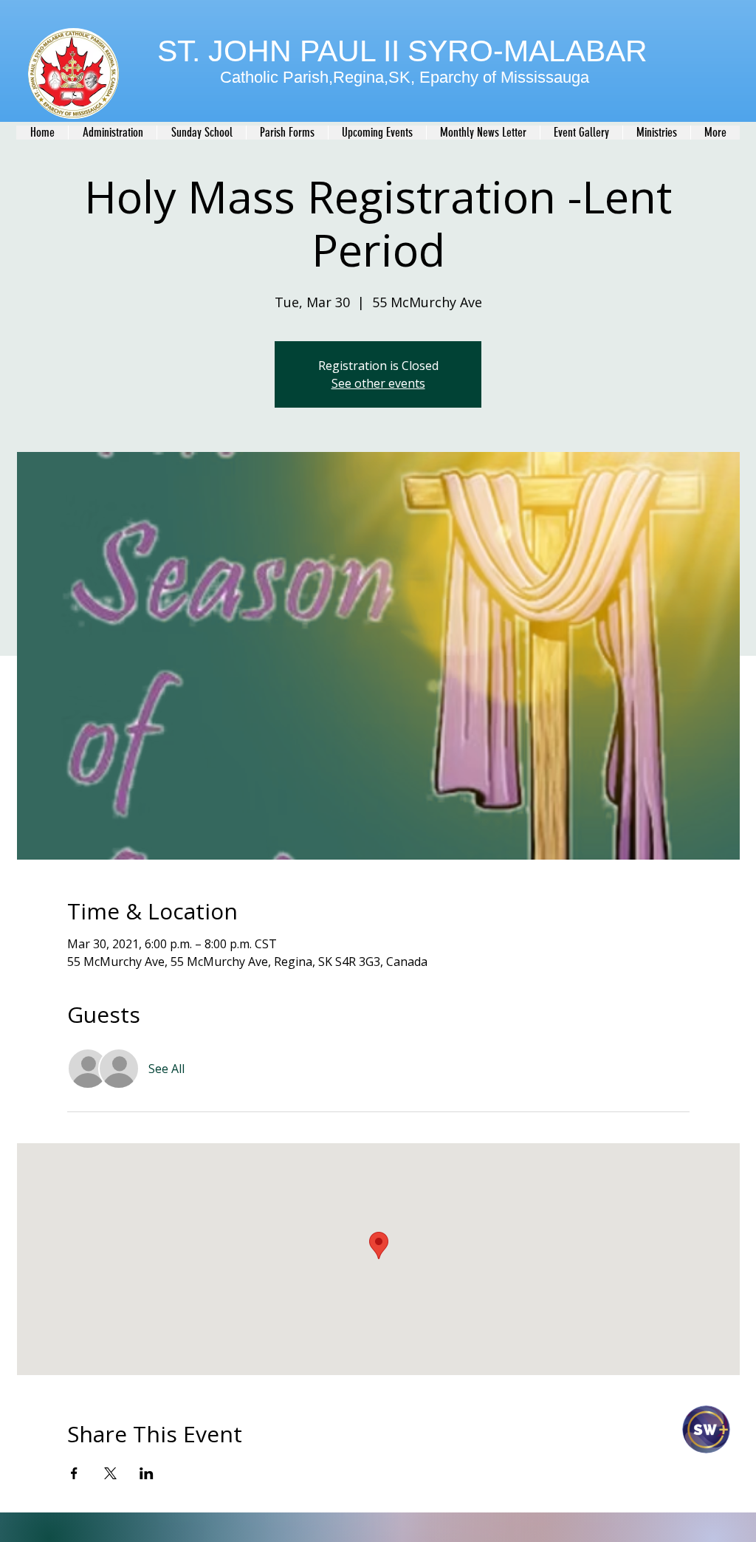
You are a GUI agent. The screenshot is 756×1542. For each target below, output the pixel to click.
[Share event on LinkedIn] (147, 1473)
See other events (378, 383)
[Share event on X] (110, 1473)
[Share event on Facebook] (74, 1473)
